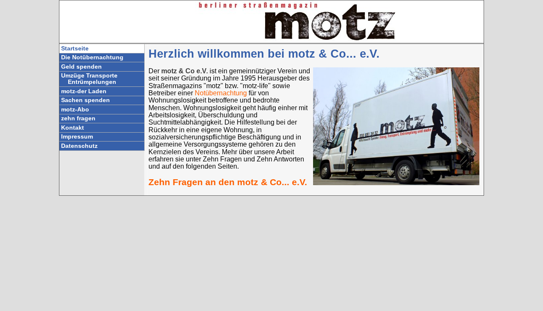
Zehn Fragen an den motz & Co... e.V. (227, 182)
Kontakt (72, 128)
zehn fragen (78, 118)
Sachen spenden (85, 100)
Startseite (75, 48)
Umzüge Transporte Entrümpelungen (89, 78)
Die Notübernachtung (92, 57)
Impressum (77, 136)
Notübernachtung (222, 93)
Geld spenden (81, 67)
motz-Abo (75, 109)
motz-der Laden (83, 91)
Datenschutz (79, 146)
